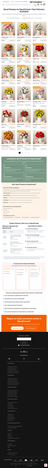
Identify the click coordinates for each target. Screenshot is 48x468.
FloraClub (10, 435)
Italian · (24, 463)
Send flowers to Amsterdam (13, 383)
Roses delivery (11, 414)
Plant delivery (10, 420)
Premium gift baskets (12, 427)
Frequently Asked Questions (14, 438)
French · (16, 463)
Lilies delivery (10, 415)
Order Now (12, 40)
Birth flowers (10, 405)
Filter (45, 465)
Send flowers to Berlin (12, 368)
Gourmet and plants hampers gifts (15, 426)
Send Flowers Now (17, 328)
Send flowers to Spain (12, 392)
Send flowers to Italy (12, 395)
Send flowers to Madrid (12, 366)
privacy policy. (26, 345)
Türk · (16, 465)
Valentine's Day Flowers (13, 408)
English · (31, 463)
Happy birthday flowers (12, 402)
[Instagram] (24, 358)
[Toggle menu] (3, 4)
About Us (9, 433)
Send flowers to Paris (12, 369)
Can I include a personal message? (13, 305)
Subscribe (24, 342)
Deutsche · (20, 463)
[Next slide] (44, 278)
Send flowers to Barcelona (13, 371)
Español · (12, 463)
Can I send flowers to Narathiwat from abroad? (16, 295)
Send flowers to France (12, 393)
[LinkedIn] (38, 358)
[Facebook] (9, 358)
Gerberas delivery (11, 417)
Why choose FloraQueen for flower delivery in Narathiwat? (19, 311)
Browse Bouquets (30, 328)
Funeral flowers (11, 406)
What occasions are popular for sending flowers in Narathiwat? (20, 308)
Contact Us (10, 436)
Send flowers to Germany (13, 390)
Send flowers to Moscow (13, 384)
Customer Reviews (12, 445)
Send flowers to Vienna (12, 378)
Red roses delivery (11, 418)
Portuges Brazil (30, 465)
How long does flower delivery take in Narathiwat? (17, 302)
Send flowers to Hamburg (13, 372)
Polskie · (27, 463)
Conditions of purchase (13, 453)
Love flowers (10, 404)
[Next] (28, 153)
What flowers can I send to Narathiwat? (15, 298)
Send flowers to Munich (13, 380)
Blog (8, 447)
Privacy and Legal (11, 454)
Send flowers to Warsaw (13, 381)
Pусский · (35, 463)
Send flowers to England (13, 396)
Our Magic (10, 444)
